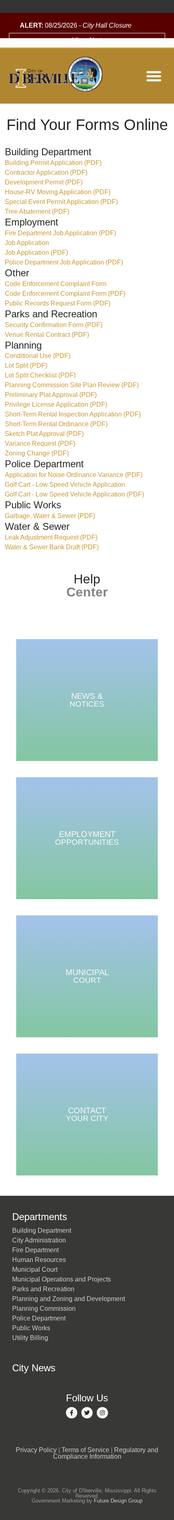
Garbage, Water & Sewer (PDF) (50, 515)
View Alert (87, 40)
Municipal (87, 976)
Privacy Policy (36, 1449)
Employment (87, 838)
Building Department (41, 1230)
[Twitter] (87, 1412)
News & (87, 700)
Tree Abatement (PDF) (37, 211)
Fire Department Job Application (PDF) (60, 233)
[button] (154, 76)
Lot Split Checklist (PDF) (40, 375)
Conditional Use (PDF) (37, 355)
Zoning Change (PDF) (37, 453)
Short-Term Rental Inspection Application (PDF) (73, 414)
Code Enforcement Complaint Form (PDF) (65, 293)
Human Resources (39, 1259)
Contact (87, 1114)
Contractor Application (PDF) (46, 172)
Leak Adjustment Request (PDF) (51, 537)
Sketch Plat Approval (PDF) (44, 433)
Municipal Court (34, 1269)
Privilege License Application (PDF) (56, 404)
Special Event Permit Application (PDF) (61, 201)
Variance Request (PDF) (40, 443)
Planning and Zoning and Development (68, 1298)
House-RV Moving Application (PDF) (57, 192)
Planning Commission (44, 1308)
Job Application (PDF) (36, 252)
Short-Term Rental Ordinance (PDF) (56, 424)
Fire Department (35, 1250)
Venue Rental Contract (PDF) (47, 334)
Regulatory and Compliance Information (106, 1453)
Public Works (31, 1328)
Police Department (39, 1318)
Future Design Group (118, 1501)
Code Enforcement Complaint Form (55, 283)
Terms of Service (85, 1449)
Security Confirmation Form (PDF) (53, 324)
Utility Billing (30, 1337)
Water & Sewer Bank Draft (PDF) (52, 547)
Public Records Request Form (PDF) (57, 303)
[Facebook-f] (71, 1412)
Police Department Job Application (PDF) (64, 262)
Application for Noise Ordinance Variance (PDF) (73, 474)
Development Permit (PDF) (44, 182)
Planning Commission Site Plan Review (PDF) (72, 385)
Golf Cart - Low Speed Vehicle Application (65, 484)
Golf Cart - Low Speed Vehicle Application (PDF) (74, 494)
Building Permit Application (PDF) (53, 162)
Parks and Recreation (43, 1289)
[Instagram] (102, 1412)
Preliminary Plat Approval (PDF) (51, 394)
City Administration (39, 1240)
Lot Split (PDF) (26, 365)
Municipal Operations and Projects (61, 1279)
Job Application (27, 242)
